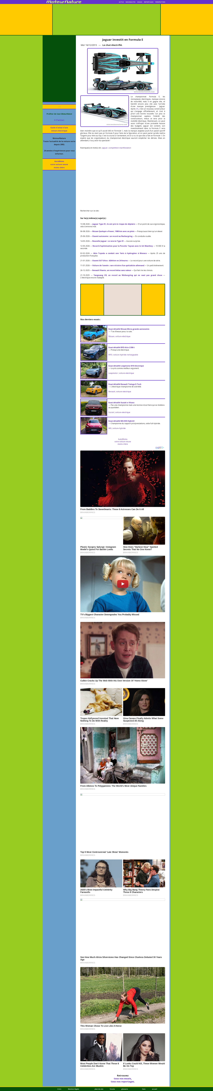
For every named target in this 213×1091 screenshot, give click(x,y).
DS (137, 109)
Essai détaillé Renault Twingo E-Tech (124, 384)
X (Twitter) (59, 120)
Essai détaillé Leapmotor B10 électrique (126, 366)
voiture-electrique (122, 336)
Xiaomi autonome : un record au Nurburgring (112, 236)
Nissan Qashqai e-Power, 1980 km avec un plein (113, 231)
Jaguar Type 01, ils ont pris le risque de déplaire (113, 224)
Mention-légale (73, 1089)
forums (112, 1089)
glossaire (124, 1089)
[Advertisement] (106, 19)
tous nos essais (122, 1078)
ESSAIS (139, 2)
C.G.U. (59, 1089)
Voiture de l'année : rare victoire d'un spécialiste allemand (118, 265)
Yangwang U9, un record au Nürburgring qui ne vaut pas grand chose (128, 275)
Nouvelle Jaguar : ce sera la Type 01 (108, 241)
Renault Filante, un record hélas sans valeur (111, 270)
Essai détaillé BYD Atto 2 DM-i (121, 347)
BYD (110, 355)
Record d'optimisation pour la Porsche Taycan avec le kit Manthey (123, 246)
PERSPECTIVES (160, 2)
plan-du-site (99, 1089)
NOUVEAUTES (130, 2)
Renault (111, 391)
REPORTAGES (148, 2)
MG (109, 428)
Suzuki (111, 412)
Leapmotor (113, 373)
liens (143, 1089)
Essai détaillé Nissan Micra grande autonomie (128, 329)
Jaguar (104, 148)
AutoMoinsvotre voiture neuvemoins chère (59, 164)
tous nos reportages (122, 1081)
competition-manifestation (120, 148)
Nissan (111, 336)
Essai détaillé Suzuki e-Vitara (121, 402)
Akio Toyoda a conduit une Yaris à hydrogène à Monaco (120, 253)
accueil (154, 1089)
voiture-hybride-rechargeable (125, 355)
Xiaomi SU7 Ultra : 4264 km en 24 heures (110, 260)
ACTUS (121, 2)
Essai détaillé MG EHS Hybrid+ (121, 421)
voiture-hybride (119, 428)
